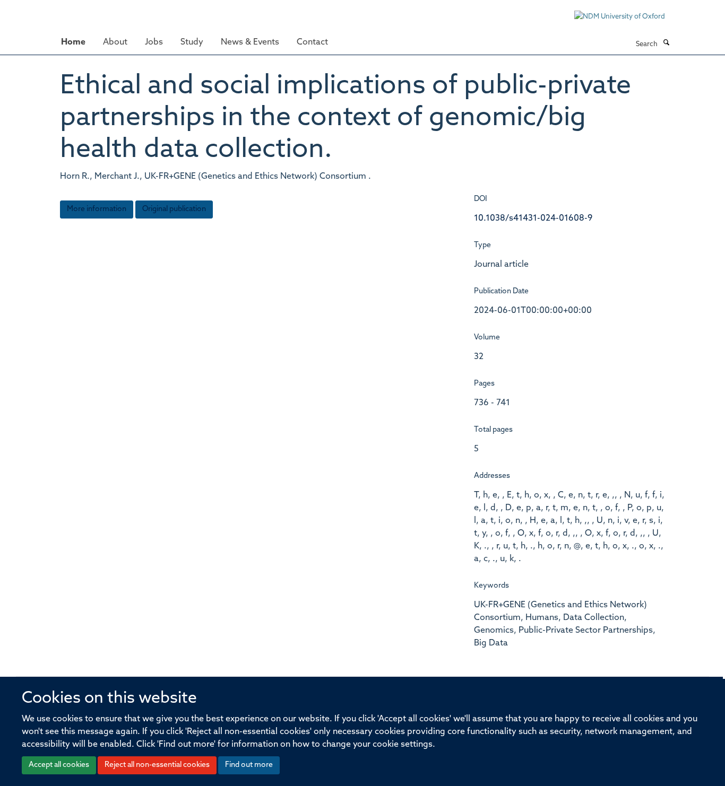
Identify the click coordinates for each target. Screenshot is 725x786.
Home (73, 42)
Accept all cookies (59, 765)
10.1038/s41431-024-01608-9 (533, 218)
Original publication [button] (174, 209)
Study (191, 42)
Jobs (154, 42)
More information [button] (96, 209)
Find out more (249, 765)
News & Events (250, 42)
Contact (312, 42)
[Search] (666, 43)
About (115, 42)
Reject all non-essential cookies (157, 765)
